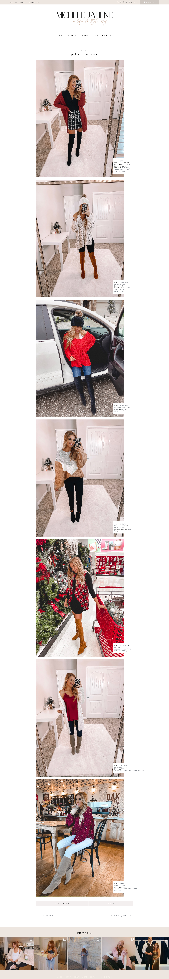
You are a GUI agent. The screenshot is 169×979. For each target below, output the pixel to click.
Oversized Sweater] (121, 406)
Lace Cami (124, 765)
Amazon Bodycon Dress (120, 648)
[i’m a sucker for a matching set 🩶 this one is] (84, 953)
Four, (135, 771)
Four (121, 169)
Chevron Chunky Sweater (120, 525)
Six (143, 771)
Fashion (93, 51)
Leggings (118, 286)
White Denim (120, 885)
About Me (72, 35)
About (84, 977)
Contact (23, 2)
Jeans (117, 409)
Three (116, 169)
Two (128, 164)
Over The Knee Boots (121, 170)
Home (60, 35)
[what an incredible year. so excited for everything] (152, 953)
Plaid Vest (124, 645)
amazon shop (34, 2)
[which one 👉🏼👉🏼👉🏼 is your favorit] (17, 953)
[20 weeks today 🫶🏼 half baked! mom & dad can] (51, 953)
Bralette (125, 284)
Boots (117, 769)
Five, (140, 771)
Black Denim (120, 527)
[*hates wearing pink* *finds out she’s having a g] (118, 953)
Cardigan (124, 161)
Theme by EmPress (105, 977)
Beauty (77, 977)
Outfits (69, 977)
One (124, 164)
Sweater (123, 883)
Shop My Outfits (103, 35)
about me (13, 2)
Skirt (117, 166)
